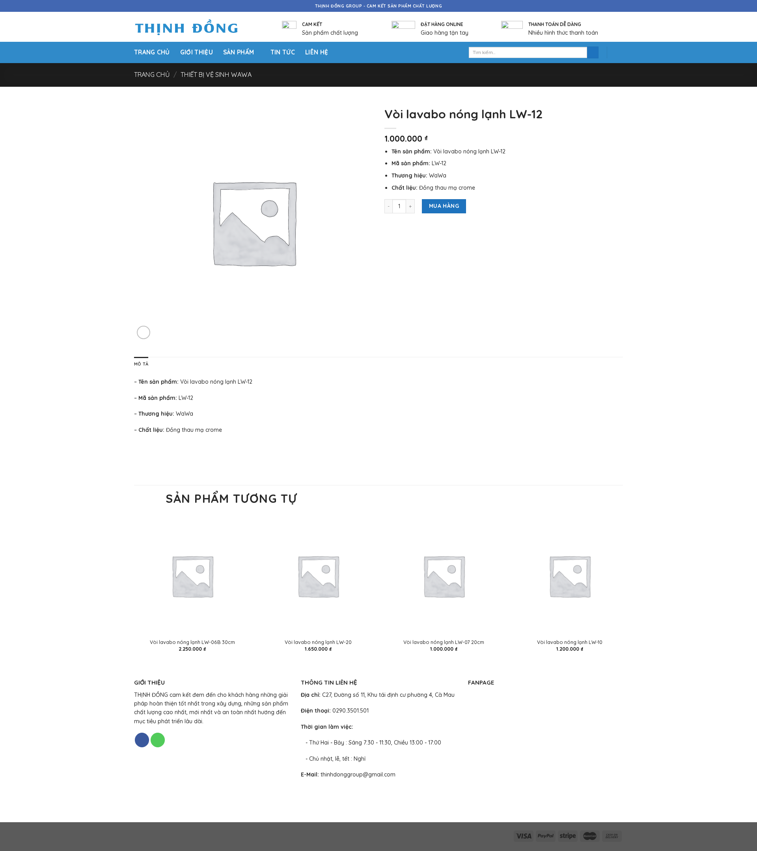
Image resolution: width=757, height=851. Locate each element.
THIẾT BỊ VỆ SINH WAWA (216, 74)
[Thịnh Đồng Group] (196, 27)
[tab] (141, 364)
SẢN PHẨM (238, 52)
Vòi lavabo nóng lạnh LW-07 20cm (443, 642)
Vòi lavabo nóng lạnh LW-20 (318, 642)
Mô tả (141, 364)
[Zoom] (143, 332)
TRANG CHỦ (152, 52)
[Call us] (158, 740)
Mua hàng (444, 205)
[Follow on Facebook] (142, 740)
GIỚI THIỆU (196, 52)
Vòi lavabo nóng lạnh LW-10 (569, 642)
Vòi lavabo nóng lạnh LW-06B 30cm (192, 642)
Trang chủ (152, 74)
